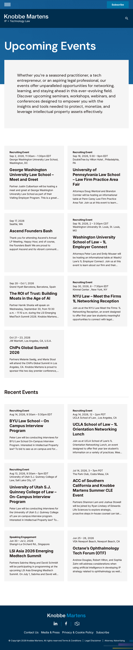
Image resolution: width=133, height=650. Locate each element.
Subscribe (118, 4)
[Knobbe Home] (66, 615)
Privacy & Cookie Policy (78, 632)
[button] (127, 18)
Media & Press (50, 632)
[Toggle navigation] (7, 4)
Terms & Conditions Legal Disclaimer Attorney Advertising (93, 640)
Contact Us (31, 632)
